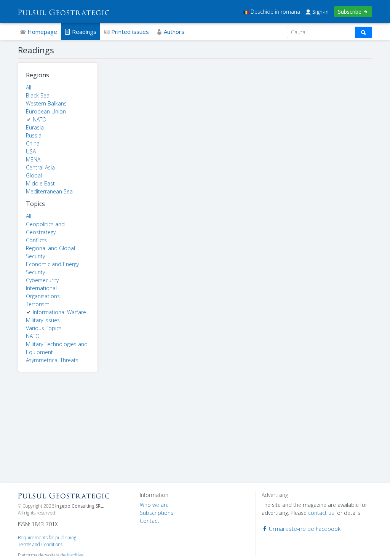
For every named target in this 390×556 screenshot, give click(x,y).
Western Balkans (46, 103)
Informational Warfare (59, 312)
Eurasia (35, 127)
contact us (321, 512)
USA (31, 151)
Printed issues (129, 31)
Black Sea (38, 95)
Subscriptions (156, 512)
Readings (83, 31)
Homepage (41, 31)
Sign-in (320, 11)
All (28, 87)
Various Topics (44, 328)
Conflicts (36, 240)
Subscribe (350, 11)
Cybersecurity (42, 280)
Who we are (154, 504)
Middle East (40, 183)
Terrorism (38, 304)
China (33, 143)
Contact (149, 520)
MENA (33, 159)
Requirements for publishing (47, 537)
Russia (34, 135)
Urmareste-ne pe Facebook (303, 528)
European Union (46, 111)
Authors (173, 31)
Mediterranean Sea (49, 191)
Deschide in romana (274, 11)
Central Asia (40, 167)
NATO (39, 119)
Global (34, 175)
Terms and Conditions (40, 544)
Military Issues (43, 320)
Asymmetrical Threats (52, 360)
